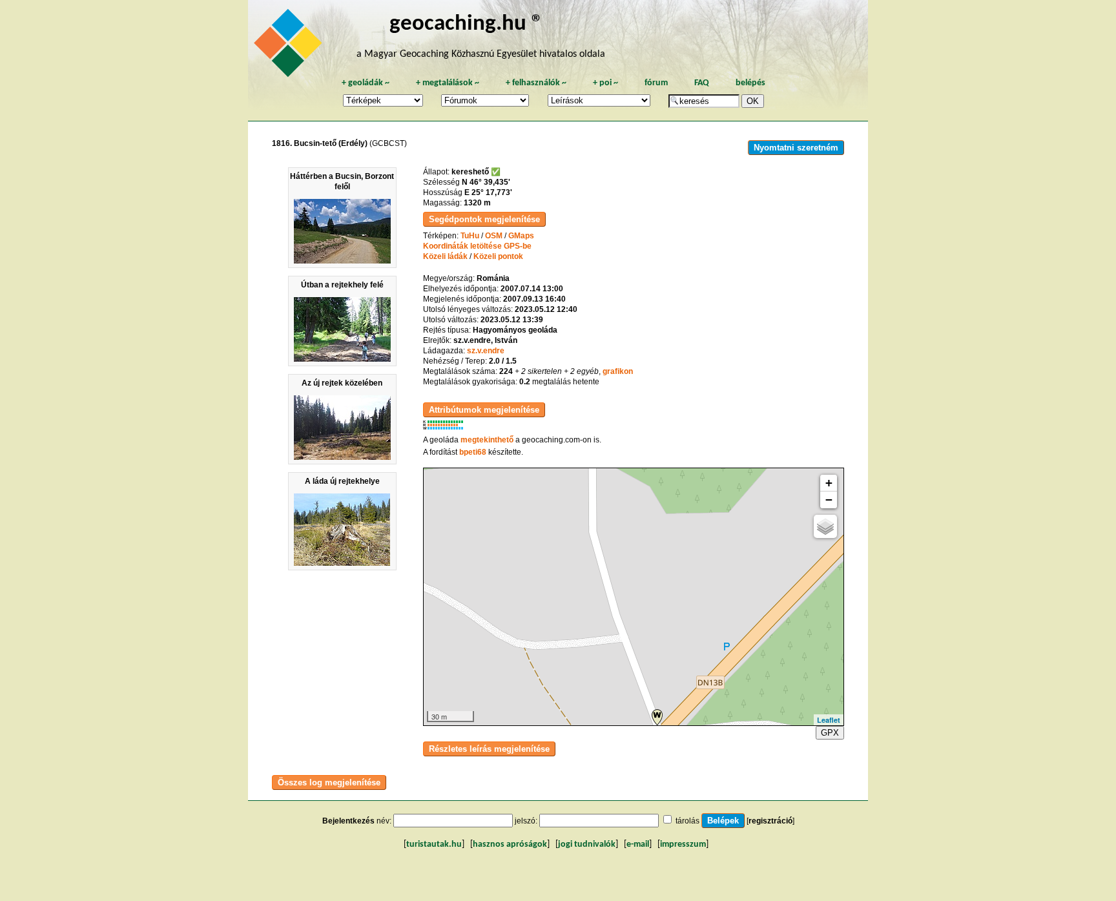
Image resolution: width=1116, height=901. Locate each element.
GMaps (521, 235)
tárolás (687, 820)
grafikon (618, 371)
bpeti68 (472, 452)
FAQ (701, 83)
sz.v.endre (485, 350)
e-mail (637, 844)
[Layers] (825, 526)
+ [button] (828, 483)
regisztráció (770, 820)
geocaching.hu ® (466, 24)
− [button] (828, 499)
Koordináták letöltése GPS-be (477, 246)
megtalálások (447, 83)
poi (605, 83)
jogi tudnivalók (586, 844)
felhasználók (536, 83)
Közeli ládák (445, 256)
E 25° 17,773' (488, 192)
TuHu (469, 235)
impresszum (683, 844)
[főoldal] (290, 46)
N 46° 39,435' (486, 182)
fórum (656, 83)
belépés (750, 83)
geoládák (365, 83)
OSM (493, 235)
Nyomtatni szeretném (796, 147)
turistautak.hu (434, 844)
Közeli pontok (498, 256)
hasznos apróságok (510, 844)
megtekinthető (486, 439)
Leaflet (828, 720)
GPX (830, 733)
